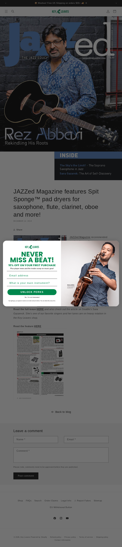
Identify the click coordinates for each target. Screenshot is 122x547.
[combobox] (31, 283)
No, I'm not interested (32, 297)
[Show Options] (54, 283)
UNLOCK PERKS (32, 292)
